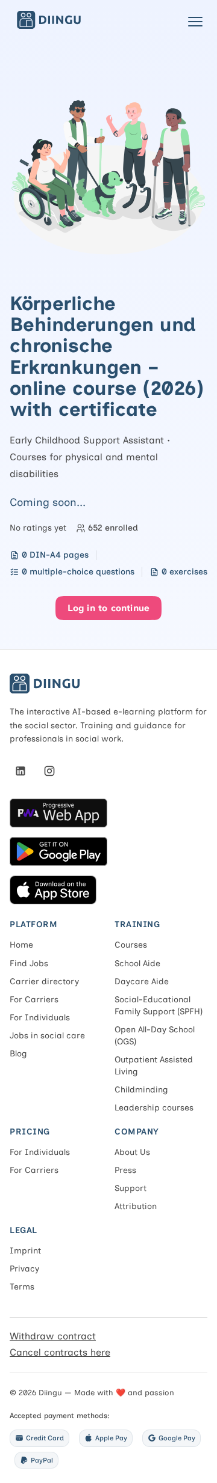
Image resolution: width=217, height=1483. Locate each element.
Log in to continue (109, 608)
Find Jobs (29, 963)
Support (130, 1188)
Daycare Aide (142, 981)
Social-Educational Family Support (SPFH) (159, 1005)
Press (125, 1170)
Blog (18, 1054)
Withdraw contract (53, 1336)
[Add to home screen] (108, 813)
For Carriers (34, 999)
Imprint (25, 1251)
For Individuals (40, 1018)
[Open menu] (195, 22)
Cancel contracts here (60, 1352)
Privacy (24, 1269)
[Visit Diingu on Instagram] (49, 771)
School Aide (137, 963)
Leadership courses (154, 1108)
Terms (22, 1287)
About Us (132, 1152)
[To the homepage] (49, 25)
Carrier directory (44, 981)
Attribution (136, 1206)
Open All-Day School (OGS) (155, 1036)
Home (21, 945)
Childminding (141, 1090)
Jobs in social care (47, 1036)
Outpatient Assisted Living (154, 1066)
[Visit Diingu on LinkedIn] (20, 771)
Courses (131, 945)
